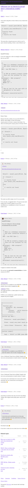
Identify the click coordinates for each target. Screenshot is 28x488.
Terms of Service (21, 478)
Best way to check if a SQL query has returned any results (8, 441)
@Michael (3, 288)
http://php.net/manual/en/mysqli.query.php (10, 110)
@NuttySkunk (4, 283)
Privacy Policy (4, 481)
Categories (7, 478)
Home (2, 478)
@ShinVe (3, 107)
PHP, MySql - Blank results (8, 462)
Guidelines (13, 478)
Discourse (9, 484)
